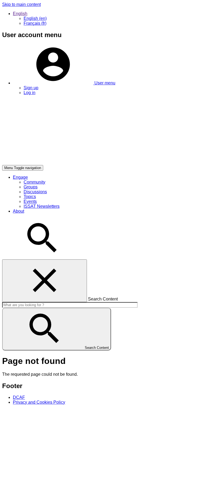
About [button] (18, 211)
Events (30, 201)
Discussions (35, 191)
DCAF (19, 397)
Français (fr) (35, 23)
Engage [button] (20, 177)
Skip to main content (21, 4)
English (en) (35, 18)
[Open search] (42, 257)
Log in (29, 92)
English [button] (20, 13)
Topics (30, 196)
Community (34, 182)
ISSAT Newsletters (42, 206)
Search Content (103, 299)
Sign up (31, 87)
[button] (64, 83)
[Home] (82, 162)
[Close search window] (44, 280)
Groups (31, 187)
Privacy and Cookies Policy (39, 402)
